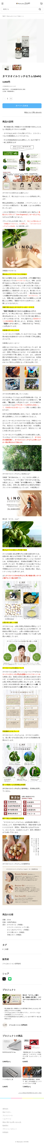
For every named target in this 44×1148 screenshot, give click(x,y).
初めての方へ (7, 1112)
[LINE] (9, 979)
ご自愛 (6, 949)
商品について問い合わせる (33, 112)
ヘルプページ (7, 1119)
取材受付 (5, 1125)
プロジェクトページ (11, 16)
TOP (3, 16)
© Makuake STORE (22, 1141)
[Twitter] (4, 979)
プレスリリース (8, 1115)
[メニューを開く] (2, 3)
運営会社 (5, 1109)
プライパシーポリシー (10, 1129)
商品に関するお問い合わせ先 (12, 1122)
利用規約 (5, 1132)
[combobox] (21, 9)
